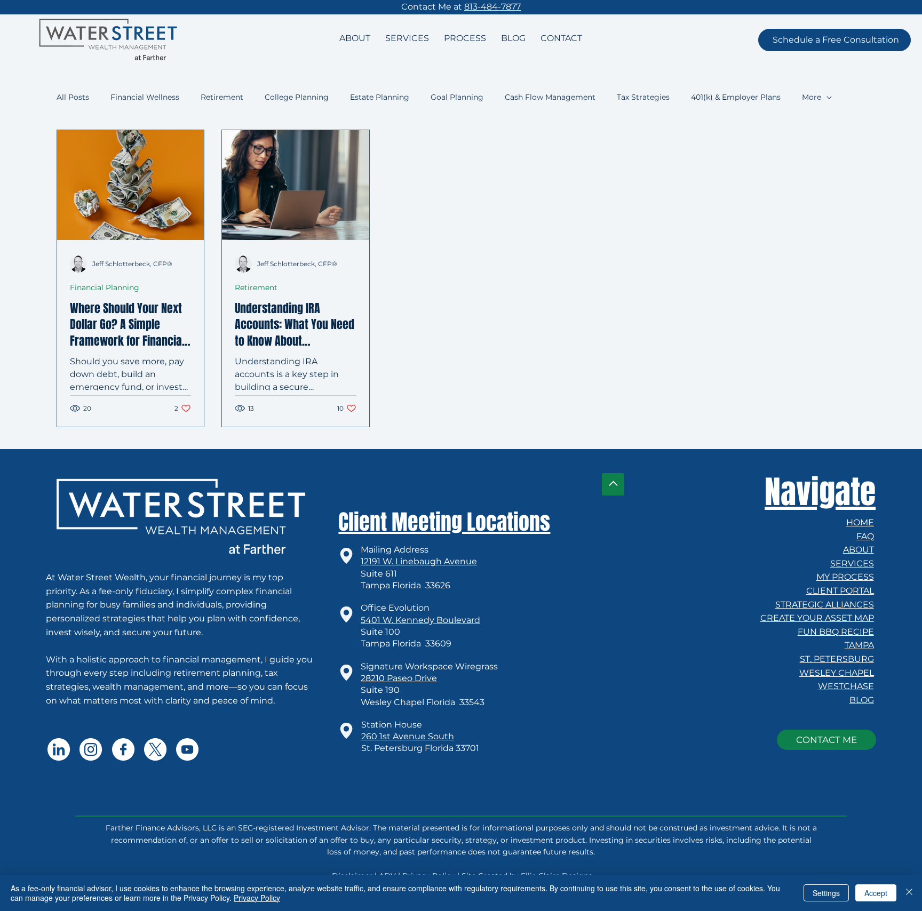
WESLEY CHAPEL (836, 673)
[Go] (613, 484)
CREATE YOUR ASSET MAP (817, 618)
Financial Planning (104, 287)
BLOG (861, 700)
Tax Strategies (643, 97)
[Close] (909, 892)
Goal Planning (457, 97)
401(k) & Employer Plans (736, 97)
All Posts (73, 97)
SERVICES (852, 563)
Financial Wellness (144, 97)
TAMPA (859, 645)
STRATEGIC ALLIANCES (824, 605)
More (811, 97)
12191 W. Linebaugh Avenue (419, 561)
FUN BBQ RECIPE (836, 632)
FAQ (865, 536)
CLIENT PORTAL (840, 591)
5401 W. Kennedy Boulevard (420, 620)
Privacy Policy (257, 897)
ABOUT (858, 550)
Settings (826, 893)
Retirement (222, 97)
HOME (860, 522)
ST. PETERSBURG (837, 659)
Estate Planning (379, 97)
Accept (875, 893)
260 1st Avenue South (407, 736)
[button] (834, 40)
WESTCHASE (846, 686)
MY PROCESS (845, 577)
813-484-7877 (492, 7)
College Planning (297, 97)
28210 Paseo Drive (399, 678)
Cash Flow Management (550, 97)
